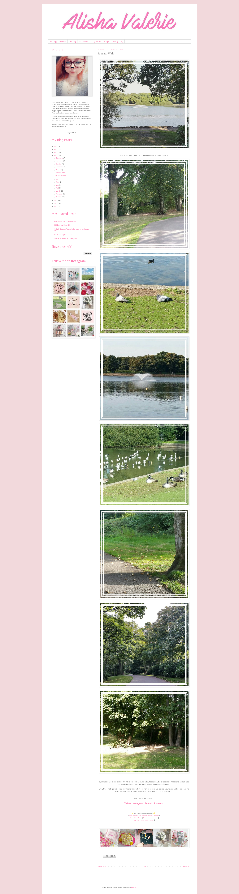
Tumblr (148, 803)
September (60, 167)
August (58, 170)
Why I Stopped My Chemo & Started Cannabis (144, 815)
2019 (56, 152)
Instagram (138, 803)
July (57, 179)
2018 (56, 155)
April (57, 188)
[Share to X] (109, 856)
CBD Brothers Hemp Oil (62, 225)
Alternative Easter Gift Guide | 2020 (65, 239)
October (59, 164)
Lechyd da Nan (60, 175)
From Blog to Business (150, 818)
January (59, 197)
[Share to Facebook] (112, 856)
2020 (56, 149)
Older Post (185, 866)
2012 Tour (136, 820)
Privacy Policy (118, 41)
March (58, 191)
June (58, 182)
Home (144, 866)
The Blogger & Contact (57, 41)
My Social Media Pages (101, 41)
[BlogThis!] (106, 856)
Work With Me (84, 41)
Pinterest (158, 803)
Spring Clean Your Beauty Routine (65, 221)
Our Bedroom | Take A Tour (63, 235)
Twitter (127, 803)
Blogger (133, 887)
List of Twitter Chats (136, 818)
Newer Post (102, 866)
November (59, 161)
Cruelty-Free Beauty (147, 820)
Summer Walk (60, 172)
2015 (56, 206)
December (59, 158)
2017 (56, 200)
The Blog (72, 41)
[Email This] (104, 856)
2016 (56, 203)
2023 (56, 146)
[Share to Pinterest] (114, 856)
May (57, 185)
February (59, 194)
